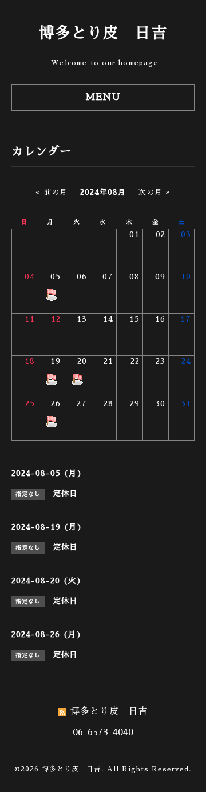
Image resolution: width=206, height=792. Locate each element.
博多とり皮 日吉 (103, 33)
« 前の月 (51, 192)
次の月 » (154, 192)
